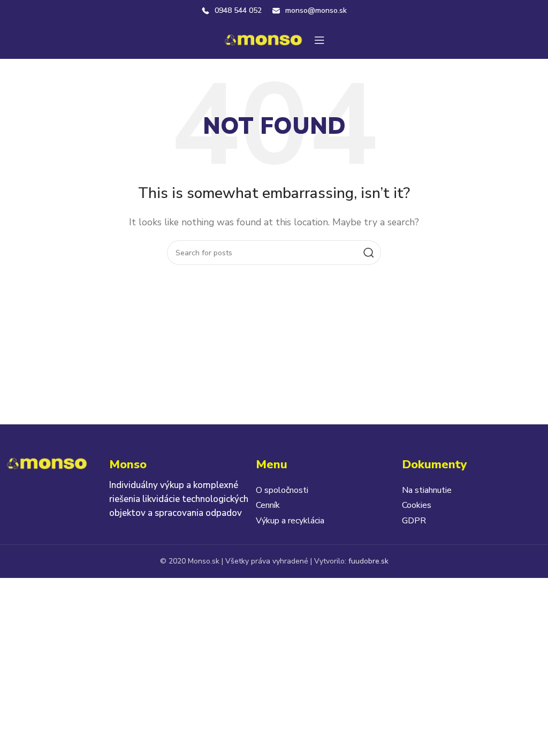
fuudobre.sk (368, 561)
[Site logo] (263, 39)
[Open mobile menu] (319, 40)
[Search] (368, 252)
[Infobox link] (232, 11)
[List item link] (326, 491)
